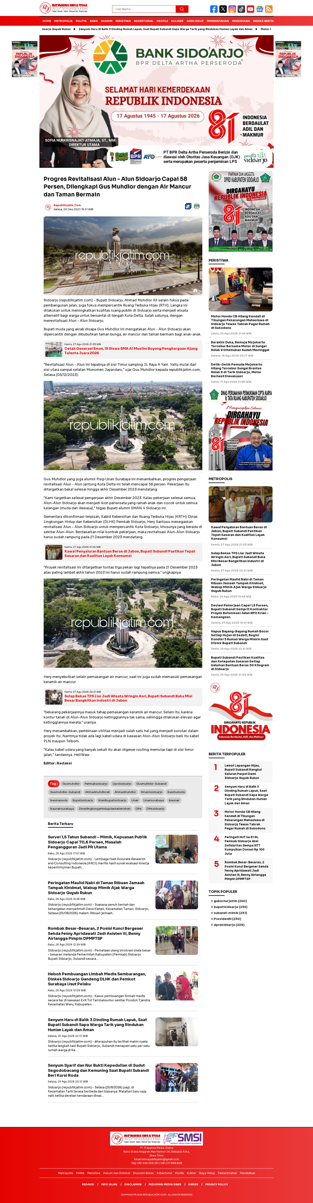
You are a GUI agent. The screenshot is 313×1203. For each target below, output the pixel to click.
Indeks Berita (263, 21)
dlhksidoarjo (155, 808)
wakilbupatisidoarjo (112, 800)
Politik (81, 21)
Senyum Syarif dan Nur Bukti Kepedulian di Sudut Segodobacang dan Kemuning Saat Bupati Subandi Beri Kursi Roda (98, 1070)
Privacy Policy (216, 1184)
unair (135, 800)
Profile (162, 21)
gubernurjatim (230, 901)
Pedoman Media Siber (165, 1184)
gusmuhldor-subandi (151, 784)
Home (47, 21)
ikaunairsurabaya (62, 808)
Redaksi (88, 1184)
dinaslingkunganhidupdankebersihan (105, 808)
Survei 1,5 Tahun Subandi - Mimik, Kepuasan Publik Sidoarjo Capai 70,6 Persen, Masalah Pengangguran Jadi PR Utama (97, 842)
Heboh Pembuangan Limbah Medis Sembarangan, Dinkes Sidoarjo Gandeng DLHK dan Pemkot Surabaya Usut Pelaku (97, 979)
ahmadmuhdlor (125, 792)
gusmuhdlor (71, 784)
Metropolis (63, 21)
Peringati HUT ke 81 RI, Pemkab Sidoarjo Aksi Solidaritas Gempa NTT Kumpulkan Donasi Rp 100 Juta (244, 845)
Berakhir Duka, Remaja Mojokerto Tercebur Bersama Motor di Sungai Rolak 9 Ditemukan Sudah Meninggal (240, 346)
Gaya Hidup (195, 21)
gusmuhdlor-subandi (65, 792)
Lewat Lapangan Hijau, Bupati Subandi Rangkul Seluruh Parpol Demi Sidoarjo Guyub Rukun (243, 772)
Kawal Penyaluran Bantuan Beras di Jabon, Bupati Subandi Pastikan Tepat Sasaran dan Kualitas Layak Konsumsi (130, 553)
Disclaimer (133, 1184)
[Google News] (260, 12)
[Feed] (269, 12)
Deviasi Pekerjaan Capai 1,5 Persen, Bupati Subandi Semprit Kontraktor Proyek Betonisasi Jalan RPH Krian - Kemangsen (239, 611)
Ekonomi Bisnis (143, 1173)
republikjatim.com (67, 205)
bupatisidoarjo (82, 800)
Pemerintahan (218, 21)
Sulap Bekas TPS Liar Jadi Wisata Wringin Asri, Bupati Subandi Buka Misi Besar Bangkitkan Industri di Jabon (128, 698)
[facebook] (214, 12)
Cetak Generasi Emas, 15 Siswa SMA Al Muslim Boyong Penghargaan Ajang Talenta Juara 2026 (131, 350)
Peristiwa (123, 21)
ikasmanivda (58, 800)
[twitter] (223, 12)
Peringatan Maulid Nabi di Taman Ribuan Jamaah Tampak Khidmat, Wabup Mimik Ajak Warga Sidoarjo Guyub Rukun (96, 888)
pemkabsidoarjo (96, 784)
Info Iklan (109, 1184)
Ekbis (94, 21)
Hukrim (106, 21)
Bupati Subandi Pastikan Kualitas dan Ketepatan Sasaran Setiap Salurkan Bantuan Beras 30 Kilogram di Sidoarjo (240, 663)
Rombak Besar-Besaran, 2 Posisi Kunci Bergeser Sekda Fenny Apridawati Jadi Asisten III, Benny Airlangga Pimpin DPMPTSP (95, 933)
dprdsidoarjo (121, 784)
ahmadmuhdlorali (97, 792)
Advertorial (144, 21)
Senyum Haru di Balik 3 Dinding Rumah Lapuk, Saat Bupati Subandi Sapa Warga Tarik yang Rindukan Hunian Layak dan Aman (116, 29)
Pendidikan (241, 21)
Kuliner (177, 21)
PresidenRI (227, 919)
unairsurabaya (154, 800)
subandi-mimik (230, 913)
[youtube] (251, 12)
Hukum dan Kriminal (116, 1173)
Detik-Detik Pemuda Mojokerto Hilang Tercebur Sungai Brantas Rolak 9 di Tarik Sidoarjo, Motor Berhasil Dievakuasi (236, 370)
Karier (193, 1184)
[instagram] (233, 12)
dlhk (138, 808)
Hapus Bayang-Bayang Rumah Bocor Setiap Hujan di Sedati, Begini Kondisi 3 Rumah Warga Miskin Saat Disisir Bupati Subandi (240, 637)
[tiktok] (242, 12)
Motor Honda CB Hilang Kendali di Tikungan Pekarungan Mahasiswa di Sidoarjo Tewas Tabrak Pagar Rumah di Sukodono (240, 322)
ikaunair (174, 800)
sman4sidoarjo (151, 792)
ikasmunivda (176, 792)
